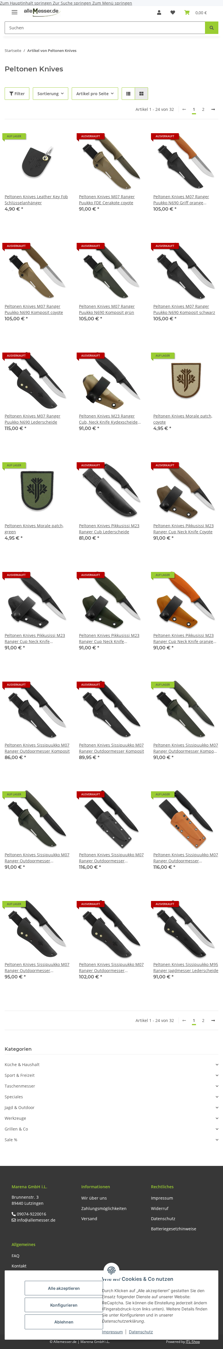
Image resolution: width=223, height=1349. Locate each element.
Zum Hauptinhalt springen (26, 3)
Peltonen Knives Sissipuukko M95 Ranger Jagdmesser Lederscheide (185, 967)
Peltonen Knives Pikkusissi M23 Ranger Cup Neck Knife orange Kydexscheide (183, 638)
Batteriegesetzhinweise (173, 1228)
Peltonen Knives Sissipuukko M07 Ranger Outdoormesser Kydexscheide (111, 858)
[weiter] (213, 109)
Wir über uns (94, 1198)
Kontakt (19, 1266)
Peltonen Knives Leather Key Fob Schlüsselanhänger (36, 199)
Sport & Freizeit (20, 1075)
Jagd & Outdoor (20, 1107)
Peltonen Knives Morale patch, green (34, 528)
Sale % (11, 1139)
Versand (89, 1218)
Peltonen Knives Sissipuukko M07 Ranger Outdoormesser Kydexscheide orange (185, 858)
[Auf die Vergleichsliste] (44, 138)
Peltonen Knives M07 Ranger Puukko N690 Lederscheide (32, 419)
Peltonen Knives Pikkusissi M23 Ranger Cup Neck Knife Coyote (183, 528)
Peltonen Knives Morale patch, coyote (182, 419)
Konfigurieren (64, 1305)
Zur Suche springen (72, 3)
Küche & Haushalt (22, 1064)
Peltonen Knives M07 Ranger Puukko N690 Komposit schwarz (184, 309)
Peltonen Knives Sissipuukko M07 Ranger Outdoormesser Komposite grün (37, 858)
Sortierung (48, 93)
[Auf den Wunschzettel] (59, 138)
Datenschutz (141, 1331)
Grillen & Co (16, 1129)
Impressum (112, 1331)
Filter (19, 93)
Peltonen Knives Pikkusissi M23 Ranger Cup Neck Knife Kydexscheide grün (109, 638)
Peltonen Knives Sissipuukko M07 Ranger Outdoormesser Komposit (37, 748)
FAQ (15, 1255)
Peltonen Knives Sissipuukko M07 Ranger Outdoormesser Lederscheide (37, 968)
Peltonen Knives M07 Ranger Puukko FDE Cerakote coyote (107, 199)
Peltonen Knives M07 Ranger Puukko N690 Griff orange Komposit (181, 200)
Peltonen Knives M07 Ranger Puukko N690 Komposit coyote (34, 309)
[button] (159, 12)
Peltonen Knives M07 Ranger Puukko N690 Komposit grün (107, 309)
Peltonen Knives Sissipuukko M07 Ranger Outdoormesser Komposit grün (185, 748)
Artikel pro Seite (92, 93)
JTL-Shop (193, 1341)
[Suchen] (211, 27)
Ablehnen (63, 1321)
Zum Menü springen (112, 3)
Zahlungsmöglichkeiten (104, 1208)
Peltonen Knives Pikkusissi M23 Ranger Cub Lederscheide (109, 528)
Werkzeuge (15, 1118)
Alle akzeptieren (64, 1288)
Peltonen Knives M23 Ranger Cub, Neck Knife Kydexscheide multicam (108, 419)
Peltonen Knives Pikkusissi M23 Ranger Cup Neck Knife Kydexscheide (35, 638)
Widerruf (159, 1208)
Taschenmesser (20, 1086)
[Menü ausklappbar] (14, 9)
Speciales (14, 1096)
